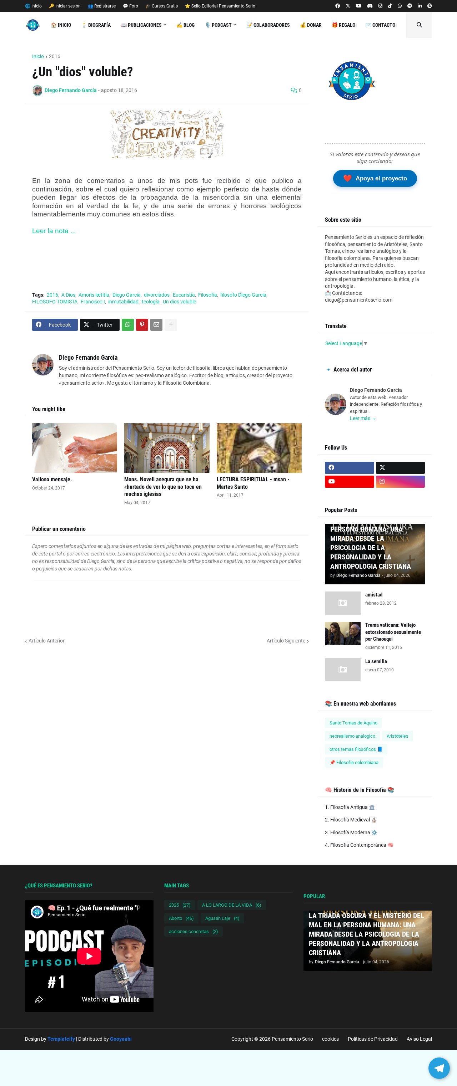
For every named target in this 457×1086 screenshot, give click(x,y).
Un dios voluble (179, 301)
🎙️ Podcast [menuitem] (218, 25)
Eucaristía (184, 294)
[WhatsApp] (128, 325)
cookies (330, 1039)
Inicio (38, 56)
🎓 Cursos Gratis (161, 6)
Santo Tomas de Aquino (353, 723)
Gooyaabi (121, 1039)
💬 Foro (130, 6)
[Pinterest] (142, 325)
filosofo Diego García (243, 294)
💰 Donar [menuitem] (311, 25)
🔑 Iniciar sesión (65, 6)
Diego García (126, 294)
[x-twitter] (348, 6)
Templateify (61, 1039)
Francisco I (93, 301)
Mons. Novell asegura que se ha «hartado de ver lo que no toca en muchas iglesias (163, 487)
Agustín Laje (222, 918)
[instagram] (380, 6)
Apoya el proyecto (375, 178)
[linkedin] (420, 6)
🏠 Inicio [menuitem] (61, 25)
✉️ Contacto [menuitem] (380, 25)
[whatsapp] (400, 6)
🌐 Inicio (33, 6)
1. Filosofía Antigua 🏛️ (350, 807)
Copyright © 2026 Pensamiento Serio (272, 1039)
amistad (373, 594)
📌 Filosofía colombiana (354, 762)
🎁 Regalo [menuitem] (343, 25)
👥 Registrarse (102, 6)
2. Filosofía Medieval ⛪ (351, 820)
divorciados (157, 294)
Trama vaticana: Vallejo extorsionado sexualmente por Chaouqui (393, 632)
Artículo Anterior (47, 641)
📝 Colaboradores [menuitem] (268, 25)
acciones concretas (193, 931)
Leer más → (363, 418)
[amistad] (343, 603)
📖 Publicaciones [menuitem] (141, 25)
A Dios (68, 294)
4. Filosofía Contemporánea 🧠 (359, 845)
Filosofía (207, 294)
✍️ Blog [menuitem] (185, 25)
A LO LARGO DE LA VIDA (231, 905)
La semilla (376, 661)
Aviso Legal (419, 1039)
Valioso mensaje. (52, 479)
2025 (180, 905)
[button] (419, 25)
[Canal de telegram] (409, 6)
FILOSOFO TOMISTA (54, 301)
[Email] (156, 325)
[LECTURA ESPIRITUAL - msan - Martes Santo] (259, 448)
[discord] (370, 6)
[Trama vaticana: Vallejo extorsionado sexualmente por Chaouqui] (343, 633)
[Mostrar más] (171, 325)
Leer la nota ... (54, 231)
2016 (54, 56)
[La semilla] (343, 669)
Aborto (181, 918)
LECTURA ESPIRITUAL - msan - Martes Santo (253, 483)
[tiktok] (390, 6)
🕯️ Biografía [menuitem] (96, 25)
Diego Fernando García (88, 357)
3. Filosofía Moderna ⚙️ (351, 832)
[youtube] (358, 6)
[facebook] (337, 6)
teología (151, 301)
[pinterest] (429, 6)
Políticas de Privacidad (373, 1039)
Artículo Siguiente (286, 641)
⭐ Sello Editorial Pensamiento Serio (220, 6)
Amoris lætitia (94, 294)
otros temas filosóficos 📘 (356, 749)
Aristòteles (397, 736)
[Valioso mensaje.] (74, 448)
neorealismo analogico (352, 736)
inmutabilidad (123, 301)
